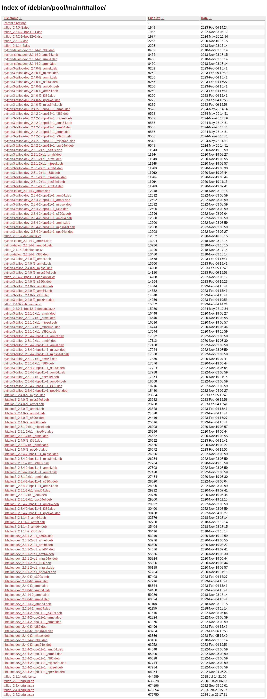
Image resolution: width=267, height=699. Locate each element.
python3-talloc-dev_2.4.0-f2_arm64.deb (31, 91)
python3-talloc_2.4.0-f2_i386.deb (26, 295)
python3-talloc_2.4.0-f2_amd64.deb (28, 286)
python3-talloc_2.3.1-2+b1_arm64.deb (30, 340)
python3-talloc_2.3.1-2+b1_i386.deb (29, 363)
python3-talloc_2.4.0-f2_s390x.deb (28, 281)
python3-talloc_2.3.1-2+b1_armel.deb (30, 318)
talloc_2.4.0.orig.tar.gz (19, 690)
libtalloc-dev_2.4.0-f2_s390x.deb (26, 576)
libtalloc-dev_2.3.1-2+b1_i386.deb (27, 563)
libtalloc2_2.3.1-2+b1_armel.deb (26, 436)
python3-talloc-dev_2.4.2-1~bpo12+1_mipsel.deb (38, 118)
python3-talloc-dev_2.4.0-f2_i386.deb (29, 95)
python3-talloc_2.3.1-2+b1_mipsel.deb (30, 322)
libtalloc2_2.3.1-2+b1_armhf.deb (26, 445)
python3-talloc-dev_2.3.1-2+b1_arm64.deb (33, 168)
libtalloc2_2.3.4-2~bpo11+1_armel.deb (30, 467)
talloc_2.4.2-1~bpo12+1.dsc (23, 36)
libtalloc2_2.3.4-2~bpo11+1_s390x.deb (31, 481)
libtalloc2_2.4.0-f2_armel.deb (24, 404)
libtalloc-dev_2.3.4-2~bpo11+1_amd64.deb (33, 649)
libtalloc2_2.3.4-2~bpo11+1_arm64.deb (31, 486)
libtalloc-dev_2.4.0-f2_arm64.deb (26, 599)
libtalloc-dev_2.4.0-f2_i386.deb (25, 626)
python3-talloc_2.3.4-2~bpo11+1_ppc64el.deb (35, 390)
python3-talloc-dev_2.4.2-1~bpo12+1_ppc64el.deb (39, 145)
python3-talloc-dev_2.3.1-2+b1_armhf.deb (33, 154)
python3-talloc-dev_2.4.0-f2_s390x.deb (31, 82)
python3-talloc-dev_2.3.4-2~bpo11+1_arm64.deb (37, 195)
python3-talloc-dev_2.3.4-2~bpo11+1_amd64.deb (38, 218)
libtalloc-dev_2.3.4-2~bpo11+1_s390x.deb (33, 613)
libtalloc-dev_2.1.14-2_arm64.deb (27, 608)
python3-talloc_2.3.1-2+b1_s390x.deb (30, 331)
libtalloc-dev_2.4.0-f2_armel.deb (26, 581)
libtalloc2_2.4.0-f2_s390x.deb (24, 417)
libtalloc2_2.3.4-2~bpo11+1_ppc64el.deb (32, 513)
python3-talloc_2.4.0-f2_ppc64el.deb (29, 299)
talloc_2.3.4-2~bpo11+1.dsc (23, 32)
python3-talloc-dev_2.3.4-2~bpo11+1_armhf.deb (37, 222)
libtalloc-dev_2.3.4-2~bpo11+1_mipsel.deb (33, 667)
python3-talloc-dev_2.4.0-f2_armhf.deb (30, 77)
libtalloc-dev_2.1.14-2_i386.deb (25, 640)
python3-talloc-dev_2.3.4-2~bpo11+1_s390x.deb (37, 213)
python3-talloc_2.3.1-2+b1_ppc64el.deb (31, 377)
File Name (11, 18)
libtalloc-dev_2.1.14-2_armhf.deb (26, 594)
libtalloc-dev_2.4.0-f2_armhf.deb (26, 585)
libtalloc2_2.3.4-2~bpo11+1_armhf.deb (30, 472)
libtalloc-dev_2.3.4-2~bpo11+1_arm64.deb (33, 654)
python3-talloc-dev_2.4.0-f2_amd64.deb (31, 86)
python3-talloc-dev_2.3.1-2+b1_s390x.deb (33, 150)
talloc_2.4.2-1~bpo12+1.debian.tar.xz (29, 308)
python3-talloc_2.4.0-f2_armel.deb (27, 263)
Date (204, 18)
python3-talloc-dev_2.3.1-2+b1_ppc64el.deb (34, 181)
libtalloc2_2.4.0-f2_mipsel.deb (24, 395)
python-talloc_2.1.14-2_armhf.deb (27, 191)
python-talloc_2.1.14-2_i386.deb (26, 254)
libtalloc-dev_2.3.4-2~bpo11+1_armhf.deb (32, 622)
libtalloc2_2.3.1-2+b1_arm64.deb (26, 476)
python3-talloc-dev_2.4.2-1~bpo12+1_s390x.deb (37, 136)
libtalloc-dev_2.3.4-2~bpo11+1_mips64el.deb (35, 663)
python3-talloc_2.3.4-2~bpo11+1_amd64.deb (35, 381)
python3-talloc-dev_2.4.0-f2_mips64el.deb (33, 104)
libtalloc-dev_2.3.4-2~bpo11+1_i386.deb (32, 658)
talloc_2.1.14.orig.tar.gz (20, 676)
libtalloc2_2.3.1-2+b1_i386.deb (25, 495)
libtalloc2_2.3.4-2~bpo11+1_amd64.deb (31, 504)
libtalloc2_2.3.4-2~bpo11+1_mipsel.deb (31, 454)
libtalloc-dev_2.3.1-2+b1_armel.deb (28, 540)
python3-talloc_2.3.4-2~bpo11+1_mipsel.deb (34, 349)
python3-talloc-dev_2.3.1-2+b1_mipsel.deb (33, 163)
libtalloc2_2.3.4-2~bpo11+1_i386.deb (29, 508)
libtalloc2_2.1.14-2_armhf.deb (24, 522)
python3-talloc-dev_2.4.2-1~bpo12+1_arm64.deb (37, 127)
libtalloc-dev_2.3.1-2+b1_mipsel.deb (29, 567)
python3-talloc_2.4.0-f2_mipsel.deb (28, 268)
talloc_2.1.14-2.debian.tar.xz (23, 250)
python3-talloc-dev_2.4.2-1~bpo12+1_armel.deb (37, 109)
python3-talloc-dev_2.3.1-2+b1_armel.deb (33, 159)
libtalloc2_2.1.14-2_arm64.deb (25, 517)
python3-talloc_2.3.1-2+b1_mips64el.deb (32, 327)
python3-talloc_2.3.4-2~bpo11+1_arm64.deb (34, 372)
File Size (154, 18)
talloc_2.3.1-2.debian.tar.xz (22, 236)
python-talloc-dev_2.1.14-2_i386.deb (29, 50)
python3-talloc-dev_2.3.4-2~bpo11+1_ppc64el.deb (38, 231)
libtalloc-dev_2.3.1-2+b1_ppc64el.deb (30, 572)
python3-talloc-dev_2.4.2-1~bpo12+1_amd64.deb (38, 122)
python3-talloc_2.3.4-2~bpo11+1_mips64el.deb (36, 354)
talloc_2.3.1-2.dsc (16, 41)
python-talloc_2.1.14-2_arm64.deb (27, 241)
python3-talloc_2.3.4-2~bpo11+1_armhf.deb (34, 336)
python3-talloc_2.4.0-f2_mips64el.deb (30, 272)
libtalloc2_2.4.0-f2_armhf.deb (24, 408)
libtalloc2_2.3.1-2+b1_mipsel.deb (27, 426)
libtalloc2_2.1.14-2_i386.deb (23, 531)
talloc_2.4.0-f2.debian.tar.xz (23, 304)
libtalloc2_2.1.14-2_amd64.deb (25, 526)
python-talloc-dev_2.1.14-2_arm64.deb (30, 59)
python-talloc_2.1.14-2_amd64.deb (28, 245)
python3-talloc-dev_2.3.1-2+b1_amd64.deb (33, 186)
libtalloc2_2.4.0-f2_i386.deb (23, 440)
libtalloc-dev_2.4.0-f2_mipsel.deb (27, 635)
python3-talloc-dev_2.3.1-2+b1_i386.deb (32, 172)
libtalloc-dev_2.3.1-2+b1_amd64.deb (29, 549)
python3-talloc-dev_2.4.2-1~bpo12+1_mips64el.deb (39, 141)
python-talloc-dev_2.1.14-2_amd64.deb (31, 54)
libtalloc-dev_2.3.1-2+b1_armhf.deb (28, 545)
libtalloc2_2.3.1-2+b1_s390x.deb (26, 463)
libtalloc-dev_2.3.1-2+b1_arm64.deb (29, 554)
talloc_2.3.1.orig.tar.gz (19, 681)
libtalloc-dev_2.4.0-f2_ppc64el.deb (28, 644)
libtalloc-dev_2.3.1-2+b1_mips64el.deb (31, 558)
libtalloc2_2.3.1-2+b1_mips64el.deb (28, 431)
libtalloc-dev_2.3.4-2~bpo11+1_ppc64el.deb (34, 672)
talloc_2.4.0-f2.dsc (16, 27)
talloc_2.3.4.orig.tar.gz (19, 685)
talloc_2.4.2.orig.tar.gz (19, 694)
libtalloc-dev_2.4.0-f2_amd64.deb (27, 590)
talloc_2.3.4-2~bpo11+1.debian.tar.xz (29, 277)
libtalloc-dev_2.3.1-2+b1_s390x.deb (28, 536)
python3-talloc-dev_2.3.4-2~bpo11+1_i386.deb (36, 209)
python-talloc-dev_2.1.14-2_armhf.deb (30, 63)
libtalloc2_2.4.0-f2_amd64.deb (25, 422)
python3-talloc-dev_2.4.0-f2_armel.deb (30, 68)
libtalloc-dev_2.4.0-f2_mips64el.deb (28, 631)
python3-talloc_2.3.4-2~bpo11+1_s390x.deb (34, 368)
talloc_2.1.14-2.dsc (17, 45)
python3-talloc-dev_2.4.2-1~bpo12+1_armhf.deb (37, 131)
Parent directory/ (15, 23)
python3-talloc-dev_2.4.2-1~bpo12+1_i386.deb (36, 113)
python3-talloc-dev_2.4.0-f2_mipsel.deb (31, 73)
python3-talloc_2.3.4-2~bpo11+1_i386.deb (33, 386)
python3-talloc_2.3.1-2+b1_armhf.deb (30, 313)
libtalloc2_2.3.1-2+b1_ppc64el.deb (28, 499)
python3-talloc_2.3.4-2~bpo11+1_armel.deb (34, 345)
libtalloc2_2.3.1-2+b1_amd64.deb (27, 490)
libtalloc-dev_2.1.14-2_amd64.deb (27, 604)
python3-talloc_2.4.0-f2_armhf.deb (27, 259)
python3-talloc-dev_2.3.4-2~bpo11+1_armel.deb (37, 200)
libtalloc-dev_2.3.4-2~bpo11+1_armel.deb (32, 617)
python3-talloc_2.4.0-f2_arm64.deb (28, 290)
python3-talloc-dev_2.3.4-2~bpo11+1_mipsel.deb (38, 204)
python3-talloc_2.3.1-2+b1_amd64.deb (30, 359)
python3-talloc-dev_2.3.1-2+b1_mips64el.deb (35, 177)
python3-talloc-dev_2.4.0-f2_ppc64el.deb (32, 100)
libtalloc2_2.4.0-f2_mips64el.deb (26, 399)
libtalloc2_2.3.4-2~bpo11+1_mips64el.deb (33, 458)
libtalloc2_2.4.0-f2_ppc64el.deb (25, 449)
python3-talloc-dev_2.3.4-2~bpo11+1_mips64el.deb (39, 227)
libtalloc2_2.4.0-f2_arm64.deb (24, 413)
